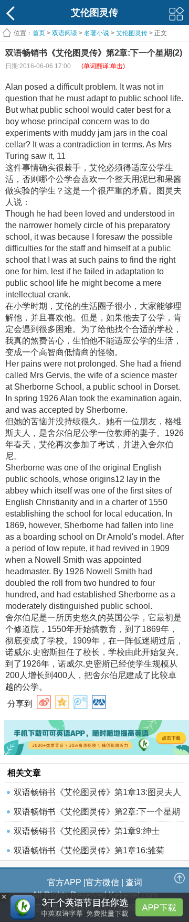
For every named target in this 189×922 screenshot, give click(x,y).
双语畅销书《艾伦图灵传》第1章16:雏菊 (89, 850)
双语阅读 (64, 33)
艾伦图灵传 (132, 33)
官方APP (64, 882)
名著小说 (96, 33)
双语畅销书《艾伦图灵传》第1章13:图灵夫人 (97, 792)
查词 (133, 882)
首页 (39, 33)
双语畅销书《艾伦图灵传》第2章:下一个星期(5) (97, 814)
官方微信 (102, 882)
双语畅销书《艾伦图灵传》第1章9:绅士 (87, 831)
